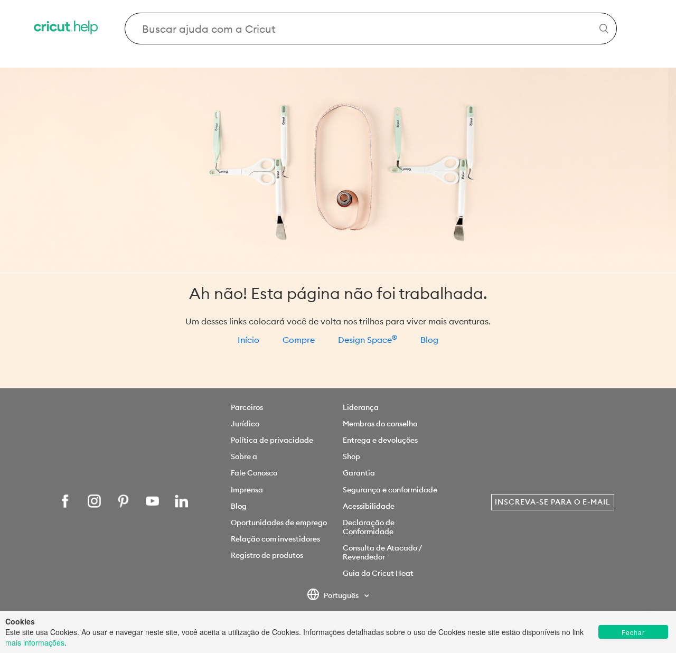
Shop (351, 456)
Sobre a (244, 456)
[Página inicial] (66, 29)
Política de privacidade (272, 440)
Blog (429, 339)
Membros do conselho (380, 423)
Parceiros (247, 407)
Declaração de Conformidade (369, 527)
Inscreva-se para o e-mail (553, 502)
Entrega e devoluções (380, 440)
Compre (299, 339)
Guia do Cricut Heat (378, 573)
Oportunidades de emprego (279, 522)
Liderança (361, 407)
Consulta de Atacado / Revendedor (382, 552)
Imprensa (247, 490)
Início (248, 339)
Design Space (367, 339)
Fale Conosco (254, 473)
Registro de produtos (267, 555)
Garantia (359, 473)
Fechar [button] (633, 632)
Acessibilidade (369, 506)
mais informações (34, 642)
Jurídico (245, 423)
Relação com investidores (275, 539)
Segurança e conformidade (390, 490)
